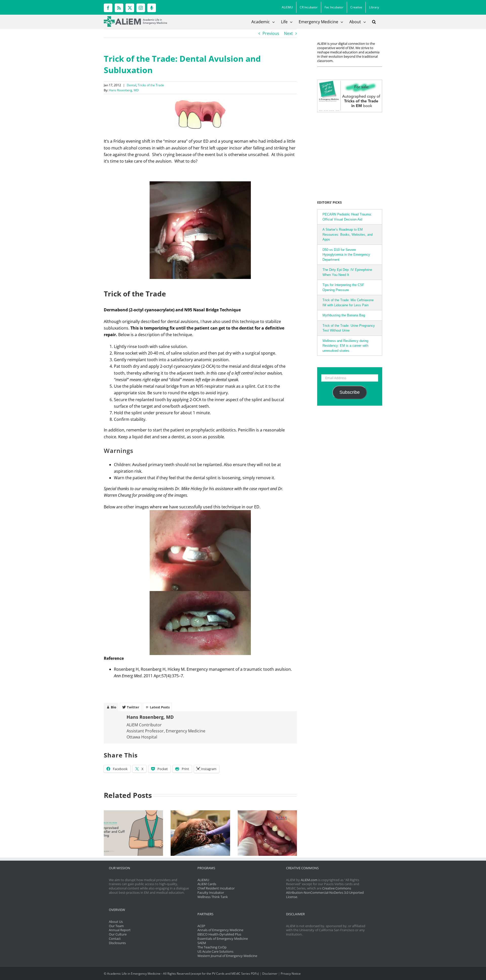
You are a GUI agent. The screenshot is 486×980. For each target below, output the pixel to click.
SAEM (201, 943)
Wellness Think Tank (212, 897)
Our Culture (118, 934)
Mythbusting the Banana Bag (343, 315)
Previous (270, 33)
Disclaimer (269, 973)
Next (288, 33)
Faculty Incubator (210, 892)
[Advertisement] (348, 155)
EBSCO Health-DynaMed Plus (219, 934)
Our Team (116, 926)
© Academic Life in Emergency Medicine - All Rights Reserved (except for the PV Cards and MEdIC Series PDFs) (181, 973)
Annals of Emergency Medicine (220, 930)
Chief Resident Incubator (216, 888)
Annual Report (120, 930)
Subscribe (349, 392)
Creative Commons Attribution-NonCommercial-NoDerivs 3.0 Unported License (325, 892)
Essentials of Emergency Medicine (222, 938)
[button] (374, 22)
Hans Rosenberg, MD (124, 90)
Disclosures (117, 943)
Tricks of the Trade (151, 85)
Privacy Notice (291, 973)
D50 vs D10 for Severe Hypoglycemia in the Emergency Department (346, 255)
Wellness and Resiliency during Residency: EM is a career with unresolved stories (345, 346)
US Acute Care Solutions (215, 951)
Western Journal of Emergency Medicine (227, 955)
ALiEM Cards (206, 884)
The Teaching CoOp (212, 947)
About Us (116, 921)
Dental (131, 85)
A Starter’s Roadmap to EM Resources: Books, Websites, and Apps (347, 234)
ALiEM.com (309, 880)
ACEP (201, 926)
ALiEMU (203, 880)
